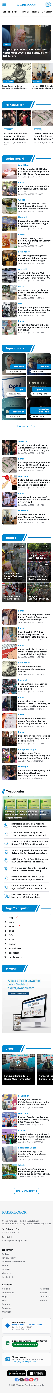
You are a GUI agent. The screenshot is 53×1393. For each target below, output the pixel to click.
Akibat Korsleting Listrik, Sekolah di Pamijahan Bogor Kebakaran (32, 1154)
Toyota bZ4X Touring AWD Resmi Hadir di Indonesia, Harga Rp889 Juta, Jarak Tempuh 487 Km (34, 277)
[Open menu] (4, 4)
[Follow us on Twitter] (21, 1379)
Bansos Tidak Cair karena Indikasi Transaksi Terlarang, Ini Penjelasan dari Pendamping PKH (34, 705)
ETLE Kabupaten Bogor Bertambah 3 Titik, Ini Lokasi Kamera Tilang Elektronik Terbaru (29, 871)
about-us (6, 1273)
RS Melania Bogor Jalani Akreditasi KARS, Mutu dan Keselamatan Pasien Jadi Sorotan (29, 826)
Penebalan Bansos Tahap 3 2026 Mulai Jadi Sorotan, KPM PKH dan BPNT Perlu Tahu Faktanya (27, 879)
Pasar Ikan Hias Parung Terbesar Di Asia (13, 576)
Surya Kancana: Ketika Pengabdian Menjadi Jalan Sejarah (14, 88)
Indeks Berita (8, 1277)
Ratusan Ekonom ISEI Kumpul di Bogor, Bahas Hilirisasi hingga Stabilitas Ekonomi (33, 223)
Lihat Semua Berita (26, 1190)
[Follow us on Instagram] (26, 1379)
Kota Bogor (24, 251)
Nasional (22, 680)
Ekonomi (22, 217)
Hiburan (22, 1130)
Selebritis (22, 441)
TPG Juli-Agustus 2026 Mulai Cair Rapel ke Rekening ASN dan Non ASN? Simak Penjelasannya (33, 171)
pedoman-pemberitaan (13, 1261)
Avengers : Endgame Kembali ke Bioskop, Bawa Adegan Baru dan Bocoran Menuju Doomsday (34, 310)
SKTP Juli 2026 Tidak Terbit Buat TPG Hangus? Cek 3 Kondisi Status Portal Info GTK (29, 844)
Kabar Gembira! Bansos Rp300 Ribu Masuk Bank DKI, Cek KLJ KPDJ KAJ (33, 189)
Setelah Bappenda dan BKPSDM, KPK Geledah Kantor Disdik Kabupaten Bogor (29, 853)
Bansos (22, 182)
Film (20, 303)
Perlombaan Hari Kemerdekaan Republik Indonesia (14, 599)
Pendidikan (23, 165)
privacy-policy (8, 1258)
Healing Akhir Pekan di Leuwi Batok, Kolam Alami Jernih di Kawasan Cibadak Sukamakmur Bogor (34, 207)
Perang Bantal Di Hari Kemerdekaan (38, 577)
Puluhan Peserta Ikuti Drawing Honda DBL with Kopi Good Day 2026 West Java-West (33, 1119)
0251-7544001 (8, 1232)
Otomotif (22, 269)
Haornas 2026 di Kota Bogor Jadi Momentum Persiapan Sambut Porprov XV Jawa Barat (34, 517)
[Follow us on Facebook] (17, 1379)
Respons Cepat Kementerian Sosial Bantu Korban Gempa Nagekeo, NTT (32, 686)
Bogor (5, 1296)
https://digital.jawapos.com (24, 1361)
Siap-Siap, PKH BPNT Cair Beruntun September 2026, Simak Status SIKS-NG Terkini (26, 53)
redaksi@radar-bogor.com (14, 1240)
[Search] (48, 4)
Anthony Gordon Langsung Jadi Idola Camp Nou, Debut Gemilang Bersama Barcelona (34, 773)
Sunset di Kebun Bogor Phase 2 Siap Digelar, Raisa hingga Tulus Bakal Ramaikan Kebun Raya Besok (34, 1138)
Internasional (8, 1292)
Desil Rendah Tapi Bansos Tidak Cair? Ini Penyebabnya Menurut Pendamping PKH (34, 738)
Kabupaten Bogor (27, 749)
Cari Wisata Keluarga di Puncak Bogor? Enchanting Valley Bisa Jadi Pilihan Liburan (34, 293)
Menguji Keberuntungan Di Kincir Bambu (38, 599)
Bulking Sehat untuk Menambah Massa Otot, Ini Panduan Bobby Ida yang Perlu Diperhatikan (34, 482)
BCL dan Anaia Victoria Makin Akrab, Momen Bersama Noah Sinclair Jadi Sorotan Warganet (15, 137)
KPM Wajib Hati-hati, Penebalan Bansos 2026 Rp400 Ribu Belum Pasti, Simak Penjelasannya (34, 465)
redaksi (5, 1254)
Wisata (21, 199)
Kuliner (21, 234)
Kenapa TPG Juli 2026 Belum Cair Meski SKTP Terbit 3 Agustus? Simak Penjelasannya (25, 814)
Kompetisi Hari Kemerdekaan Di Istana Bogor (37, 558)
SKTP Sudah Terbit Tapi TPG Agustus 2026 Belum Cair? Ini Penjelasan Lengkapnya (29, 862)
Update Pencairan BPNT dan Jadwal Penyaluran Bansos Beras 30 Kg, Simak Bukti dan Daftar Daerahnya (32, 722)
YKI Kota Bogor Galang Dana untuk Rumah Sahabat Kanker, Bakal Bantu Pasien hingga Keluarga (33, 259)
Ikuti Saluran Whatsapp (25, 1344)
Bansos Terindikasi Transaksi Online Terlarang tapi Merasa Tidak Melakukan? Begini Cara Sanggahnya (33, 653)
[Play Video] (18, 1063)
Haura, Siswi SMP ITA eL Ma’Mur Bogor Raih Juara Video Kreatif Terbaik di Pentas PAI (33, 1102)
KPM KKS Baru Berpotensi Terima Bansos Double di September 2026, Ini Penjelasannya (34, 617)
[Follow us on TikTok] (36, 1379)
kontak (5, 1265)
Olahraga (23, 476)
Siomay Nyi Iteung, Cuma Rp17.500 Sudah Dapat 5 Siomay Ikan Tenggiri (34, 241)
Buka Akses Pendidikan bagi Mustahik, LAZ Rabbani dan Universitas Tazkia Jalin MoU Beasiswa (25, 898)
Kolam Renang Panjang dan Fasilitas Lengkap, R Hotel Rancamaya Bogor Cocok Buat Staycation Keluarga (33, 1173)
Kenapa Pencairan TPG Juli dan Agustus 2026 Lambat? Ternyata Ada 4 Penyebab (30, 888)
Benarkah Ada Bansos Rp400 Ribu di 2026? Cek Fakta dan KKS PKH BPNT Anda (34, 500)
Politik (4, 1300)
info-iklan (6, 1269)
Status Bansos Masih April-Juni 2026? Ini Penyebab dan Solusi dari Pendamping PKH (28, 835)
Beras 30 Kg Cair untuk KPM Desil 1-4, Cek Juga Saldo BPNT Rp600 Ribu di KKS (34, 327)
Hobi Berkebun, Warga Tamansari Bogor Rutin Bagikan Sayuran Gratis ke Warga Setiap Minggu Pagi (34, 757)
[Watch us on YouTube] (31, 1379)
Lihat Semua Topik (26, 426)
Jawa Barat (45, 1296)
